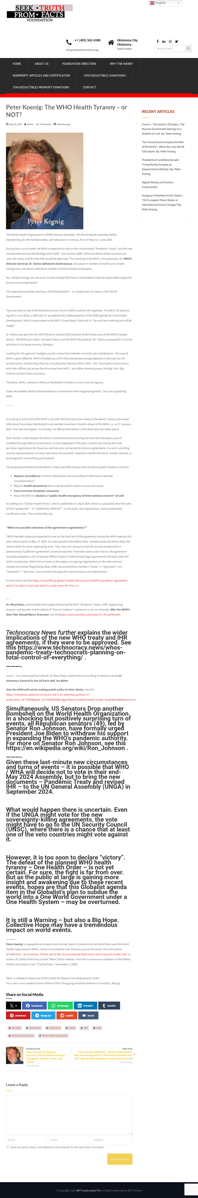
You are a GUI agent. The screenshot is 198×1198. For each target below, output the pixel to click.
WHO (98, 1027)
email (91, 1015)
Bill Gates (16, 1027)
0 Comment (45, 124)
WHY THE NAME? (121, 64)
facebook (37, 1005)
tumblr (112, 1005)
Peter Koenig (63, 124)
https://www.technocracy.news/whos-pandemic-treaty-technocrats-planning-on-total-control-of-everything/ (66, 652)
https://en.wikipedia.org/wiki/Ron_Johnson (65, 748)
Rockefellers (35, 1027)
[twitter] (176, 41)
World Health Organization (55, 1035)
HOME (17, 64)
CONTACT (89, 87)
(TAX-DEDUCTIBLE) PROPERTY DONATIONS (41, 87)
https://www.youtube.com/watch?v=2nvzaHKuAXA (89, 614)
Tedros (72, 1027)
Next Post (103, 1053)
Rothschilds (55, 1027)
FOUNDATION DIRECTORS (79, 64)
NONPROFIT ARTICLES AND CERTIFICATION (41, 75)
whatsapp (63, 1005)
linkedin (88, 1005)
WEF (86, 1027)
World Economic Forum (23, 1035)
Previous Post (45, 1055)
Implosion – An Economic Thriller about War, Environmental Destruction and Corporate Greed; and (68, 954)
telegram (46, 1015)
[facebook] (157, 41)
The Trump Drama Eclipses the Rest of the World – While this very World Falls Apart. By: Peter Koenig (163, 146)
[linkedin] (164, 41)
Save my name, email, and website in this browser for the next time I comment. (57, 1147)
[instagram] (170, 41)
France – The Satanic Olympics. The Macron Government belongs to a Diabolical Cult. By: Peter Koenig (163, 128)
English (160, 2)
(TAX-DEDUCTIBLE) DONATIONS (104, 75)
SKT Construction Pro (88, 1190)
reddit (69, 1015)
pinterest (20, 1015)
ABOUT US (42, 64)
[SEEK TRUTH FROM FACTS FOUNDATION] (40, 3)
